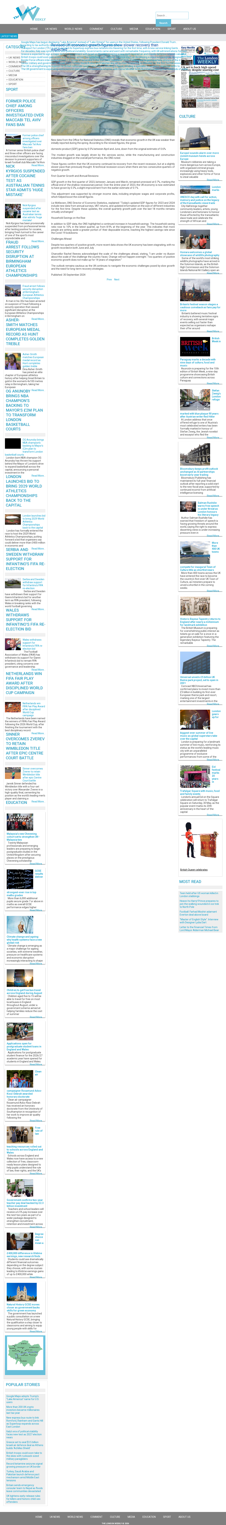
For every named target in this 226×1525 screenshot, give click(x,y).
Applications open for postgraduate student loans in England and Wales (24, 1046)
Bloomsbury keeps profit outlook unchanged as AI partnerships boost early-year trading (199, 471)
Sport (172, 28)
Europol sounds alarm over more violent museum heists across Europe (199, 156)
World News (73, 28)
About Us (189, 28)
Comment (96, 28)
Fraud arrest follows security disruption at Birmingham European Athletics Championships (22, 259)
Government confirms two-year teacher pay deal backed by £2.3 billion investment (25, 1203)
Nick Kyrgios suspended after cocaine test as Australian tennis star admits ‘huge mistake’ (32, 213)
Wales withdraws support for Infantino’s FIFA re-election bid (25, 619)
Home (34, 28)
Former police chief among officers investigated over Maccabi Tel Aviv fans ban (25, 113)
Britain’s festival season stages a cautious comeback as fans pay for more (200, 307)
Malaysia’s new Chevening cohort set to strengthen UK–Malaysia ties (23, 836)
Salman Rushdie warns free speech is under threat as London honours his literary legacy (208, 508)
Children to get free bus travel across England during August (24, 992)
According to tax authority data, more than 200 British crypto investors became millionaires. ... (72, 45)
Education (152, 28)
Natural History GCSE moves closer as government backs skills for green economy (23, 1307)
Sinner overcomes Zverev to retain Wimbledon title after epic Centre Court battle (25, 746)
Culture (116, 28)
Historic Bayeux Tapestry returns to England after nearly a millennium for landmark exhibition (200, 622)
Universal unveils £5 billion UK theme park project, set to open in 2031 (199, 680)
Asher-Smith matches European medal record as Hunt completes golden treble (25, 332)
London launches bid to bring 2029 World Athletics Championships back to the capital (24, 490)
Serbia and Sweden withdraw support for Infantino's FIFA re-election (25, 559)
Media (134, 28)
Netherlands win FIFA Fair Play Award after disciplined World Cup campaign (24, 683)
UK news (51, 28)
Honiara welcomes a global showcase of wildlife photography (199, 254)
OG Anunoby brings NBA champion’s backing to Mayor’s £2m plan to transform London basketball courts (24, 410)
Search (163, 23)
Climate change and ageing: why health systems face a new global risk (24, 939)
